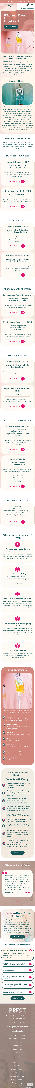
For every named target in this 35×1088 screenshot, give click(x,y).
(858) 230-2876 (28, 8)
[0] (27, 5)
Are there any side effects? (12, 992)
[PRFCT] (8, 6)
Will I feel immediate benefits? (14, 964)
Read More (26, 892)
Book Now (11, 26)
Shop (17, 1056)
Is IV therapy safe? (9, 970)
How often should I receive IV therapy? (13, 977)
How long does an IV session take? (15, 950)
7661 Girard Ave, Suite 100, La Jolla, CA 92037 (19, 1017)
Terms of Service (17, 1079)
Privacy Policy (17, 1083)
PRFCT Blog (17, 1042)
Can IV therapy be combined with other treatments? (15, 985)
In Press (17, 1065)
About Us (17, 1062)
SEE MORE (17, 998)
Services (18, 1052)
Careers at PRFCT (17, 1069)
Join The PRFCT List (17, 1035)
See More (17, 852)
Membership (17, 1045)
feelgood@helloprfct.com (18, 1027)
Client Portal (17, 1049)
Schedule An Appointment (17, 1039)
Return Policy (17, 1072)
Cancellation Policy (17, 1076)
